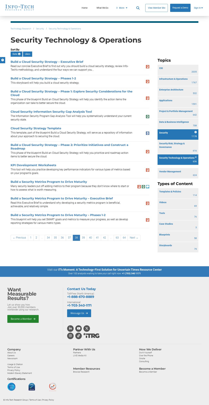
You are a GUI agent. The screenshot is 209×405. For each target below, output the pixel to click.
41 (97, 237)
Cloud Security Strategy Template (36, 128)
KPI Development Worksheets (33, 165)
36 (62, 237)
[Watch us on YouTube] (79, 328)
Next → (134, 237)
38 (76, 237)
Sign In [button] (197, 8)
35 (55, 237)
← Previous (19, 237)
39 (83, 237)
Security (40, 28)
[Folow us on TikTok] (78, 336)
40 (90, 237)
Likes (27, 54)
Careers (11, 355)
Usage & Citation (15, 364)
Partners (77, 352)
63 (117, 237)
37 (69, 237)
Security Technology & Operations (65, 28)
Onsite (142, 358)
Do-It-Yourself (145, 352)
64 (124, 237)
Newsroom (12, 358)
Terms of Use (13, 367)
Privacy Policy (13, 370)
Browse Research (81, 372)
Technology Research (21, 28)
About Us (11, 352)
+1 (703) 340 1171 (131, 273)
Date (15, 54)
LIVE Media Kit (79, 355)
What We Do (102, 8)
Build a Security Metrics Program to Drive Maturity (49, 181)
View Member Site (156, 8)
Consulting (144, 361)
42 (104, 237)
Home (85, 8)
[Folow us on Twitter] (87, 328)
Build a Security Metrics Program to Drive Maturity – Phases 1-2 (58, 215)
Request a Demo (180, 7)
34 (48, 237)
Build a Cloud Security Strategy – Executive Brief (47, 61)
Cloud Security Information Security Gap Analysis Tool (51, 111)
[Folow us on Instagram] (70, 336)
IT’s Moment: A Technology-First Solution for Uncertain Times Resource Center (110, 269)
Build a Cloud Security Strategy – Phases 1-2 (43, 78)
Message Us (78, 313)
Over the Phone (146, 355)
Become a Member (21, 319)
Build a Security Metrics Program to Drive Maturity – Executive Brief (62, 198)
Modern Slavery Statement (19, 373)
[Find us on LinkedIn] (70, 328)
